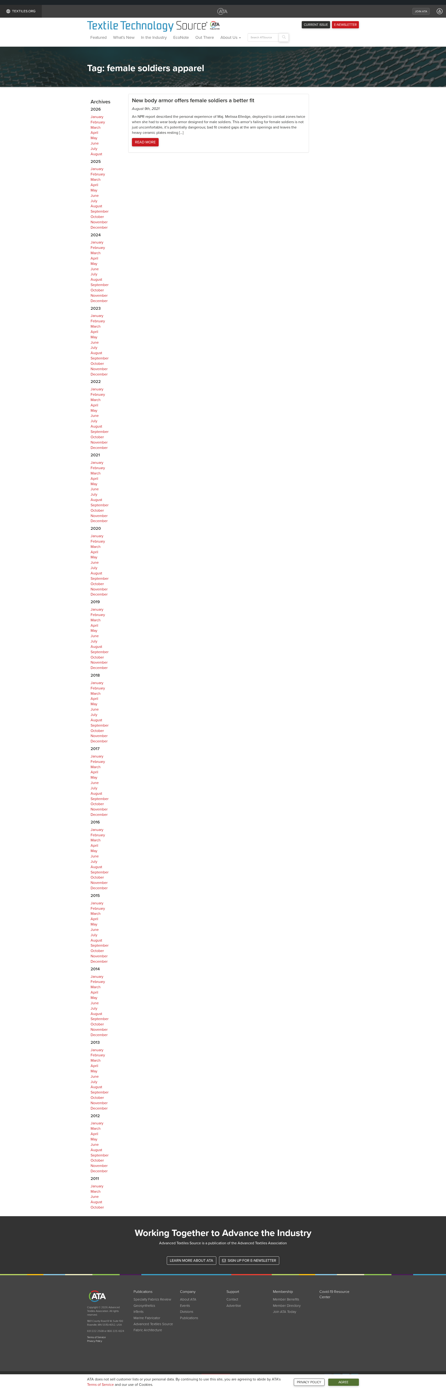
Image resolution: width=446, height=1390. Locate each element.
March (96, 127)
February (98, 122)
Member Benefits (286, 1299)
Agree (343, 1382)
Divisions (186, 1312)
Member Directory (287, 1306)
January (97, 117)
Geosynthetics (144, 1306)
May (94, 138)
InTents (139, 1312)
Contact (232, 1299)
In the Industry (154, 37)
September (99, 211)
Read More (145, 142)
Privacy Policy (309, 1382)
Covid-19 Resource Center (334, 1294)
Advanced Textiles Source (153, 1324)
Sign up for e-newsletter (251, 1260)
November (99, 222)
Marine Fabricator (147, 1318)
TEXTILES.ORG (24, 11)
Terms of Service (100, 1384)
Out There (204, 37)
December (99, 227)
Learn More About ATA (191, 1260)
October (97, 216)
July (94, 148)
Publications (189, 1318)
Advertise (233, 1306)
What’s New (123, 37)
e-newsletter (345, 25)
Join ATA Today (284, 1312)
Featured (98, 37)
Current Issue (316, 25)
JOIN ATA (421, 11)
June (95, 143)
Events (185, 1306)
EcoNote (181, 37)
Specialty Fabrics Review (152, 1299)
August (96, 154)
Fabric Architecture (148, 1330)
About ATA (188, 1299)
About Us (229, 37)
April (94, 132)
